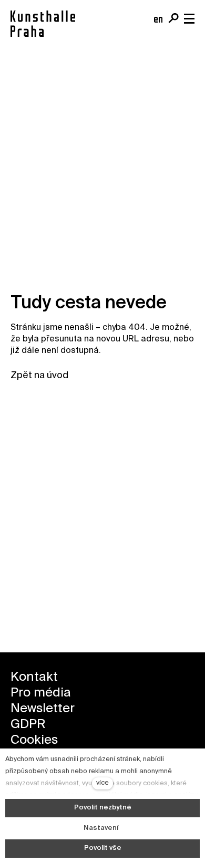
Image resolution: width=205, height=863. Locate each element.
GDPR (28, 724)
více (102, 782)
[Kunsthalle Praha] (43, 24)
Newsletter (43, 708)
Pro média (41, 693)
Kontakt (34, 677)
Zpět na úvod (39, 375)
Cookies (34, 740)
